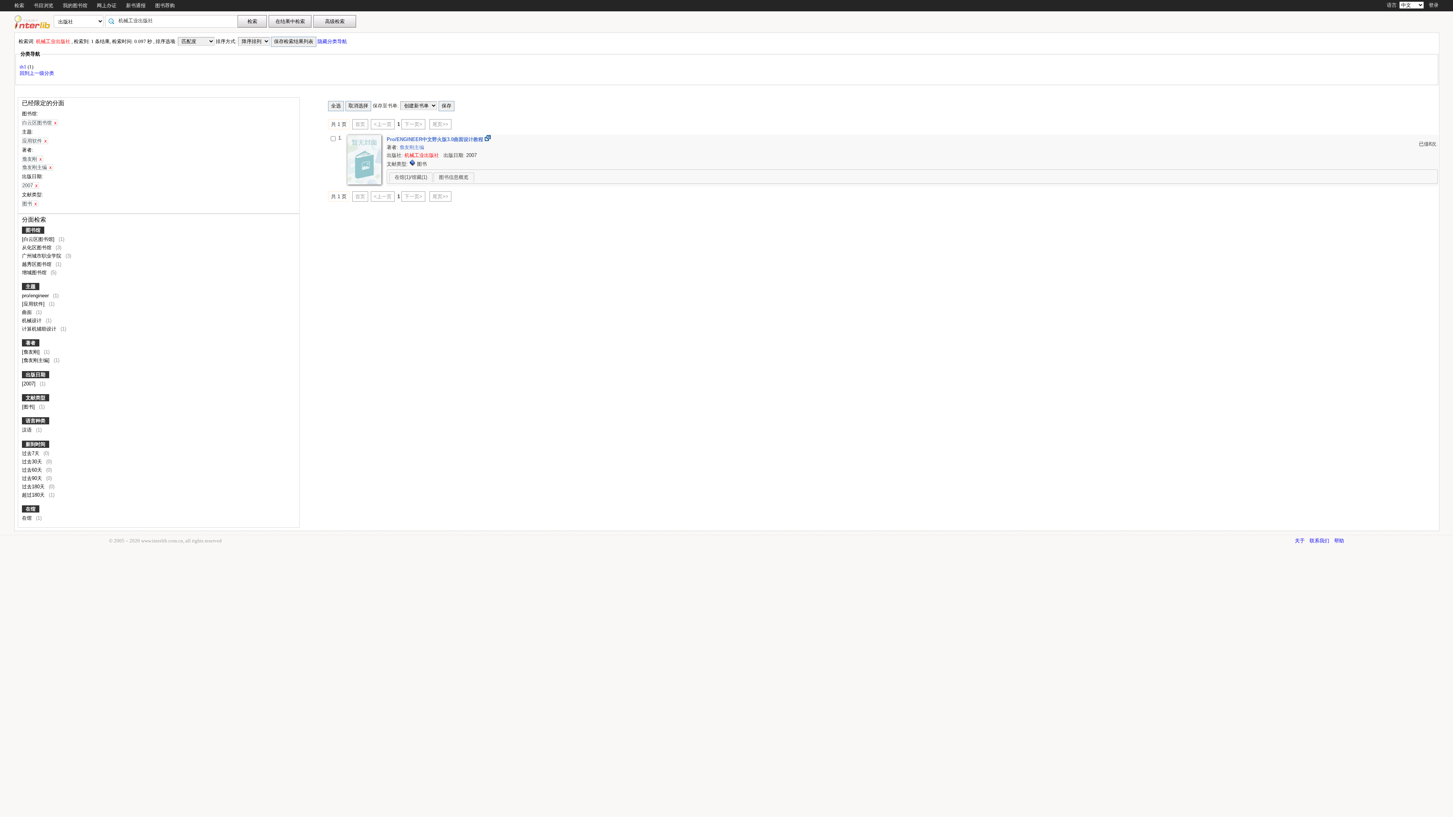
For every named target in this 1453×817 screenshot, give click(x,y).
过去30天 (33, 461)
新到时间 (35, 444)
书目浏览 (43, 5)
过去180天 (34, 486)
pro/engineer (36, 295)
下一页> (413, 124)
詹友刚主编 (412, 147)
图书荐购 (165, 5)
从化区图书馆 (37, 247)
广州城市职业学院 (42, 256)
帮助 (1339, 541)
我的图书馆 (75, 5)
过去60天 (33, 470)
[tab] (411, 177)
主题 (31, 286)
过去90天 (33, 478)
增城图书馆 (35, 272)
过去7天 (31, 453)
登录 (1434, 5)
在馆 (31, 509)
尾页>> (440, 124)
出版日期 (35, 374)
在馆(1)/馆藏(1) (411, 177)
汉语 (27, 430)
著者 (31, 343)
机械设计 (32, 320)
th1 (24, 67)
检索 (19, 5)
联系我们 (1319, 541)
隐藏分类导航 (332, 41)
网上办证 (107, 5)
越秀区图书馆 (37, 264)
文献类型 (35, 398)
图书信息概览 (453, 177)
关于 (1300, 541)
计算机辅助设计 (40, 329)
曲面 (27, 312)
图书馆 (33, 230)
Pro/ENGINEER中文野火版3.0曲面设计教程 (436, 139)
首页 (360, 124)
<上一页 (383, 124)
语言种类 (35, 421)
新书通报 (136, 5)
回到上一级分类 (37, 73)
